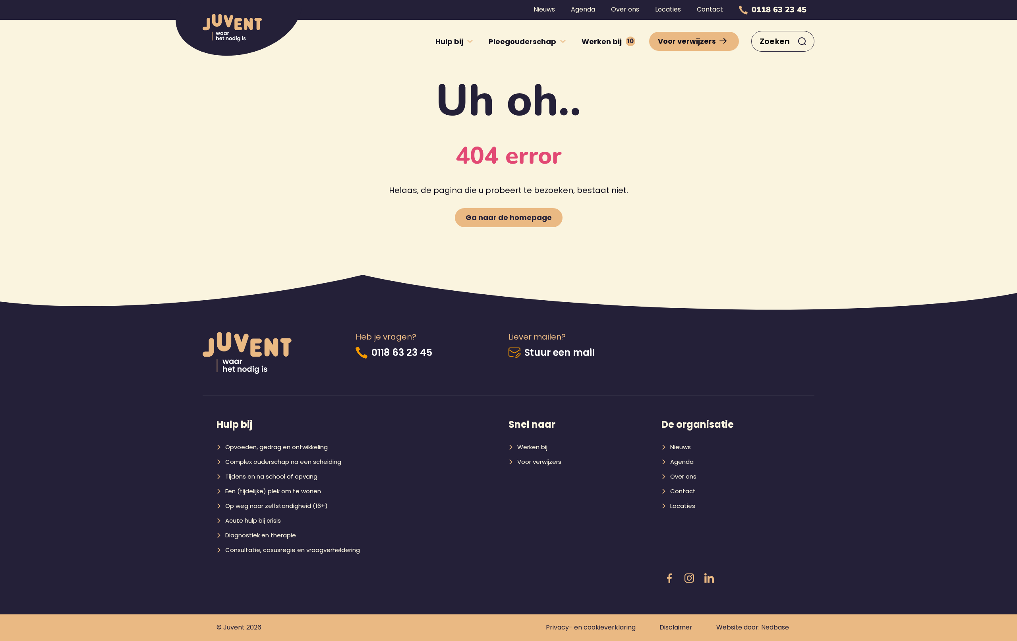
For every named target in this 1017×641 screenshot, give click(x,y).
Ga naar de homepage (509, 217)
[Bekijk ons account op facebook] (669, 579)
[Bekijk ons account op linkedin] (709, 579)
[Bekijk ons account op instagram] (689, 579)
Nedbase (775, 627)
